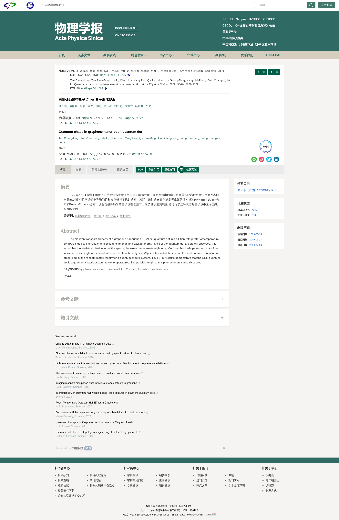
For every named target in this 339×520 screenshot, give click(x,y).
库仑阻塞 (111, 215)
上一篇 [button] (261, 71)
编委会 (270, 475)
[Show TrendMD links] (224, 447)
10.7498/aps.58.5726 (113, 74)
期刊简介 (221, 55)
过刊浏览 (201, 480)
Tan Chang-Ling (68, 138)
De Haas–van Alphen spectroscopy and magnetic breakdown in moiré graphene (100, 412)
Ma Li (104, 138)
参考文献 (99, 169)
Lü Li (62, 142)
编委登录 (164, 475)
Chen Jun (117, 138)
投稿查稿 (63, 480)
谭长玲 (63, 106)
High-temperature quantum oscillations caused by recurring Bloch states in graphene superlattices (111, 363)
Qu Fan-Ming (147, 138)
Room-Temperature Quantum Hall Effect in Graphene (86, 402)
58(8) (85, 118)
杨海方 (129, 106)
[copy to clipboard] (105, 88)
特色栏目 (137, 55)
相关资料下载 (66, 490)
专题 (231, 475)
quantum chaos (160, 269)
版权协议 (63, 485)
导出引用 (153, 169)
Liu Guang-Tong (168, 138)
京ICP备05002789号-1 (181, 506)
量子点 (98, 215)
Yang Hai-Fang (189, 138)
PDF (140, 169)
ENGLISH (273, 55)
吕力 (148, 106)
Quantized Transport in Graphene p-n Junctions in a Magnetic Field (94, 422)
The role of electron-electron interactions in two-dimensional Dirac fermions (98, 373)
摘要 (63, 169)
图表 (78, 169)
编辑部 (270, 485)
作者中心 (165, 55)
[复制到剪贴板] (128, 74)
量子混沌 (125, 215)
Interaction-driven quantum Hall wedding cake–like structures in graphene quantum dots (105, 392)
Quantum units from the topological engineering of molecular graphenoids (97, 432)
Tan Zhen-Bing (90, 138)
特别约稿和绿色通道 (102, 485)
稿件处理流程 (98, 475)
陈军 (90, 106)
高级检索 (326, 4)
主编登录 (164, 480)
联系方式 (271, 490)
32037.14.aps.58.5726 (84, 123)
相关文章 (122, 169)
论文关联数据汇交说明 (71, 495)
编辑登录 (164, 485)
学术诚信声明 (236, 485)
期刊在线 (109, 55)
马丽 (82, 106)
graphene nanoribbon (92, 269)
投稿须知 (63, 475)
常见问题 (95, 480)
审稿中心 (193, 55)
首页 (62, 55)
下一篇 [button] (274, 71)
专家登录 (132, 485)
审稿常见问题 (135, 480)
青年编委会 (272, 480)
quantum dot (115, 269)
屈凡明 (107, 106)
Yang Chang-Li (210, 138)
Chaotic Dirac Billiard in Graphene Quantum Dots (83, 343)
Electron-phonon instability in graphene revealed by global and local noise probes (101, 353)
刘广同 (118, 106)
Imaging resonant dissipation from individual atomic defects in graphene (96, 383)
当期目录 (201, 475)
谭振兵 (73, 106)
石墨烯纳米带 (83, 215)
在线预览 (191, 169)
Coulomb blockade (137, 269)
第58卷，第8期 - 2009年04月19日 (257, 190)
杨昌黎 (139, 106)
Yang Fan (131, 138)
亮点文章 (84, 55)
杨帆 (98, 106)
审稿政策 (132, 475)
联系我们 (247, 55)
